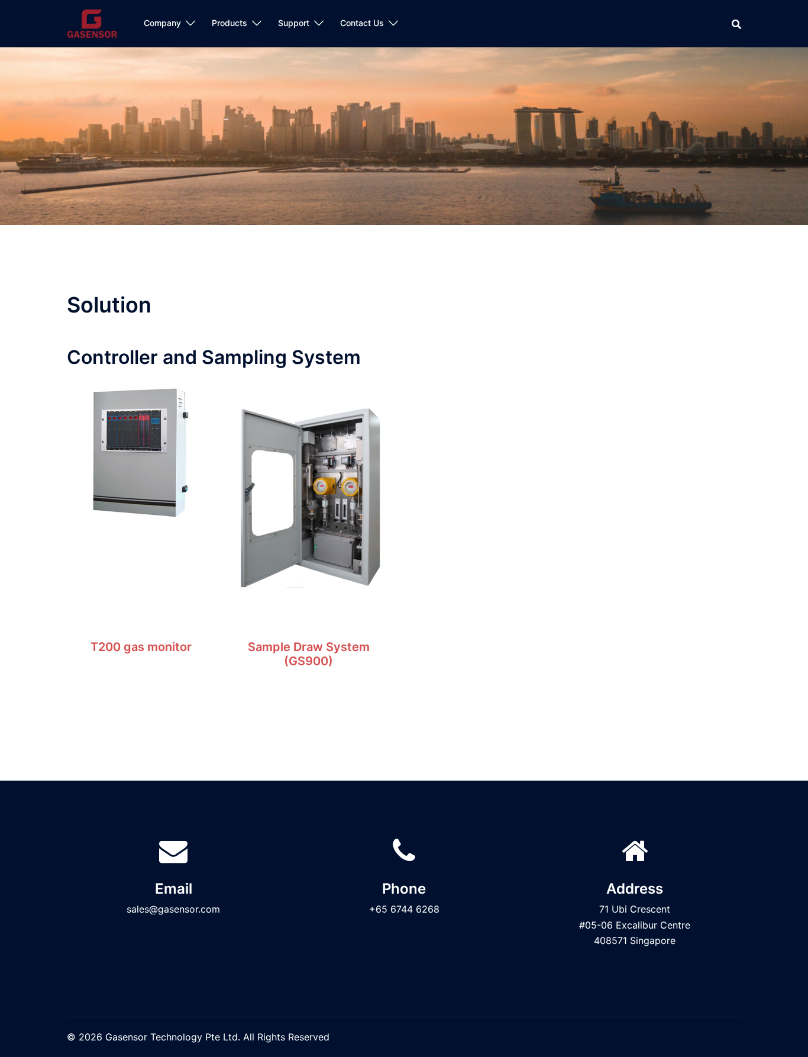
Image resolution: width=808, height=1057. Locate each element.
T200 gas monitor (141, 647)
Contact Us (362, 23)
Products (229, 23)
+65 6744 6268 (404, 909)
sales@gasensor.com (173, 909)
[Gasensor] (92, 22)
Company (162, 23)
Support (293, 23)
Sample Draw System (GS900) (309, 654)
